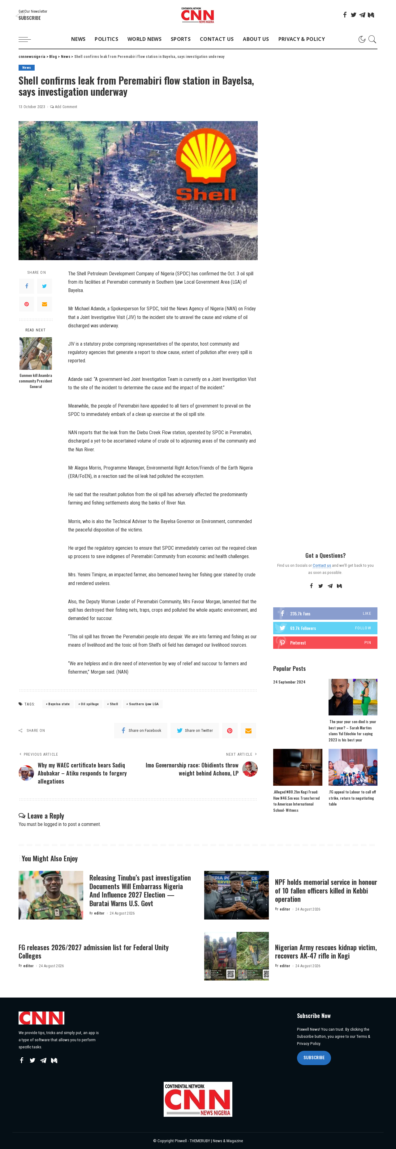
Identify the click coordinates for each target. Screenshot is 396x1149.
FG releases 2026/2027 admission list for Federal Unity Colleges (94, 951)
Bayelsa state (59, 704)
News (26, 68)
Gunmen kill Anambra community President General (35, 381)
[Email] (44, 304)
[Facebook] (345, 15)
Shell (114, 704)
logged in (53, 824)
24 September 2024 (289, 681)
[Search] (372, 39)
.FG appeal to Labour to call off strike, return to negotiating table (352, 797)
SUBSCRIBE (314, 1057)
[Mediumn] (371, 15)
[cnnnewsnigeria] (198, 15)
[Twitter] (353, 15)
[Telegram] (362, 15)
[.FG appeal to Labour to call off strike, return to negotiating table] (353, 767)
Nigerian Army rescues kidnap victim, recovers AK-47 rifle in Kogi (326, 951)
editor (99, 913)
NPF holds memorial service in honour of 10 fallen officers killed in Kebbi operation (326, 890)
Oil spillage (90, 704)
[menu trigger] (28, 39)
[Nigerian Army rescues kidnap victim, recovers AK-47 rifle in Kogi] (236, 956)
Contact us (322, 565)
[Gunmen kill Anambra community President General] (35, 353)
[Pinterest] (26, 304)
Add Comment (66, 107)
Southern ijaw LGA (144, 704)
